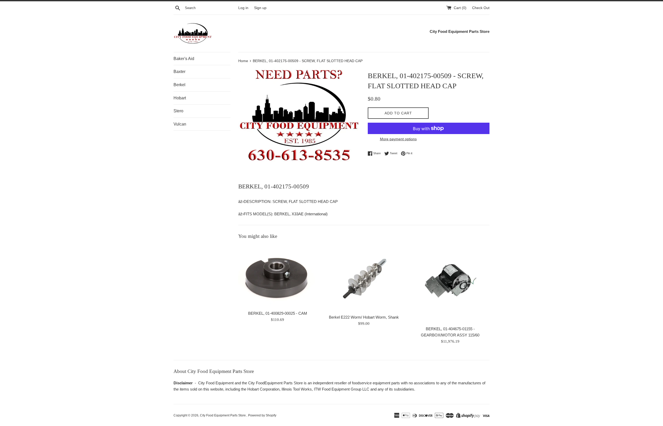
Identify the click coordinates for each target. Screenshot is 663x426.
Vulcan (180, 124)
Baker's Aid (184, 58)
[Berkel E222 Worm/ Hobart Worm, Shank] (364, 278)
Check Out (480, 8)
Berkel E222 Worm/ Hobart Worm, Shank (364, 317)
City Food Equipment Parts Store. (223, 415)
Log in (243, 8)
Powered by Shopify (262, 415)
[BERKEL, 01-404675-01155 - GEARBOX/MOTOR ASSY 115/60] (450, 284)
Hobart (180, 98)
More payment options (398, 139)
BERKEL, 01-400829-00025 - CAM (277, 313)
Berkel (179, 85)
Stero (178, 111)
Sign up (260, 8)
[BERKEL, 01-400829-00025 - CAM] (277, 276)
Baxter (179, 71)
